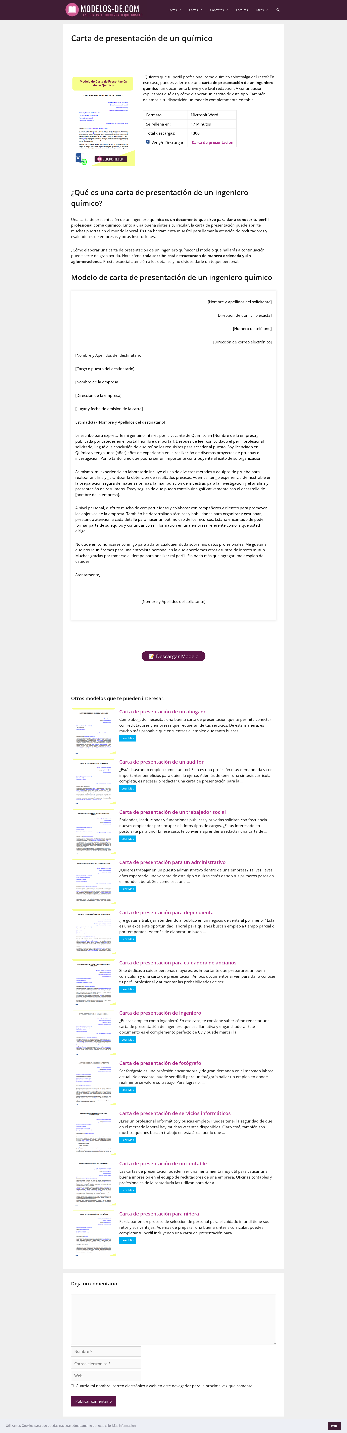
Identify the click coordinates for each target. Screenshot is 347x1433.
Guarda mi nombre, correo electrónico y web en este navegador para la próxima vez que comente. (164, 1385)
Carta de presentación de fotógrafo (160, 1063)
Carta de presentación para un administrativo (172, 862)
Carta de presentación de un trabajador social (172, 812)
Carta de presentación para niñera (159, 1213)
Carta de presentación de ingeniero (160, 1012)
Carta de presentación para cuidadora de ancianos (178, 962)
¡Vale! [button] (335, 1425)
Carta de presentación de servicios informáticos (175, 1113)
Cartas (193, 10)
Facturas (242, 10)
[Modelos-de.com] (105, 9)
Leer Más (128, 738)
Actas (173, 10)
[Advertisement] (173, 56)
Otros (260, 10)
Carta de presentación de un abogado (163, 711)
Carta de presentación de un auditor (161, 761)
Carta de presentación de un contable (163, 1163)
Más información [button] (124, 1425)
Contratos (217, 10)
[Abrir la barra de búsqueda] (278, 10)
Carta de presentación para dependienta (166, 912)
